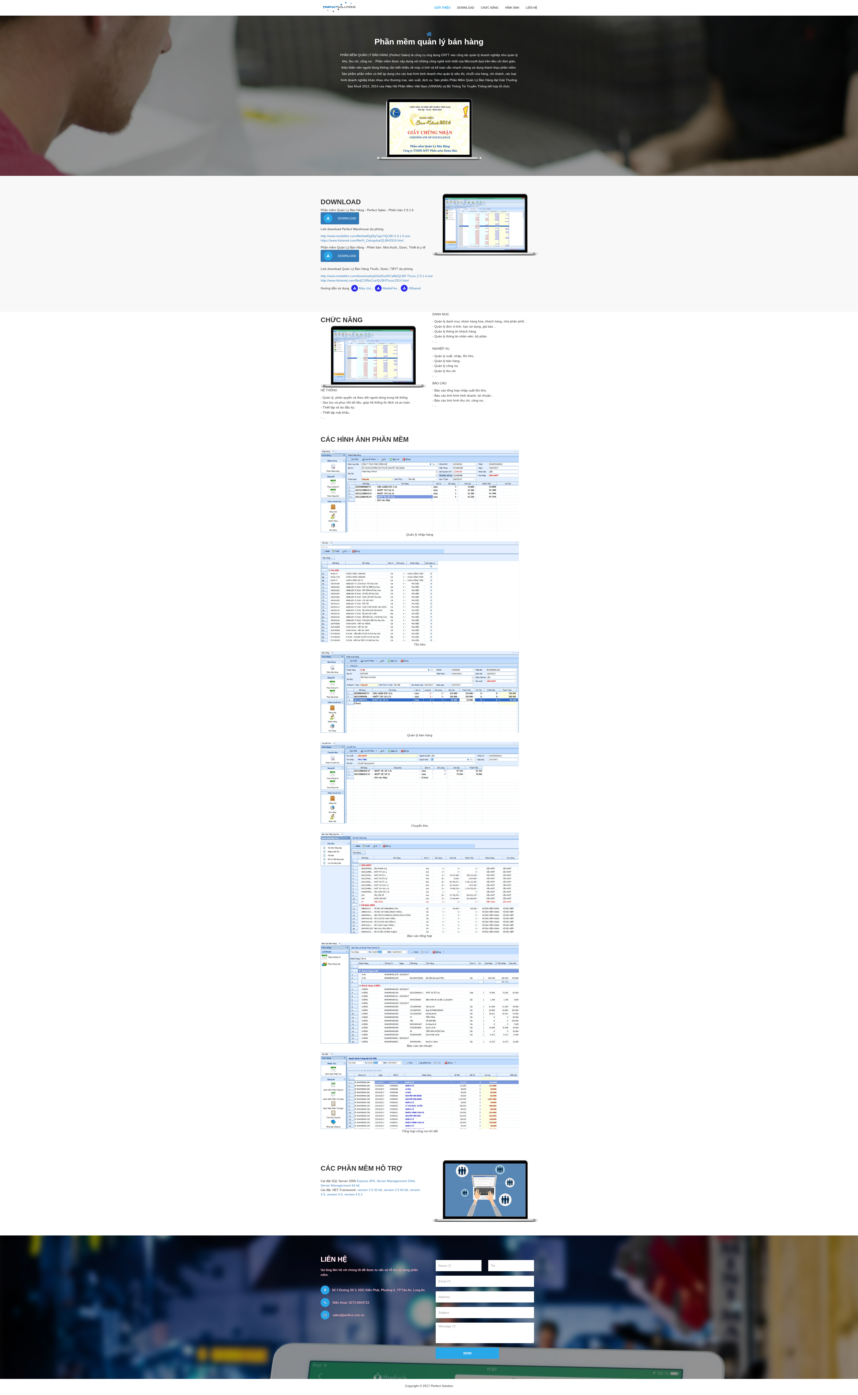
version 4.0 (335, 1194)
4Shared (415, 288)
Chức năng (489, 7)
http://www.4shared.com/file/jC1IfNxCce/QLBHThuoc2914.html (365, 280)
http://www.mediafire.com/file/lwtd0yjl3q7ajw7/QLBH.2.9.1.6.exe (365, 236)
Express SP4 (366, 1181)
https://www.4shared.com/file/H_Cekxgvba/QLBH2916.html (362, 240)
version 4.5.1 (353, 1194)
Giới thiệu (442, 7)
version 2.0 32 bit (370, 1190)
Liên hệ (531, 7)
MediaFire (390, 288)
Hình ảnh (512, 7)
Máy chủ (365, 288)
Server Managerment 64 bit (340, 1185)
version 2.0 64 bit (396, 1190)
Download (465, 7)
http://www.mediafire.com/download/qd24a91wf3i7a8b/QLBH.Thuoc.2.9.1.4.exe (377, 276)
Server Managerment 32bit (396, 1181)
